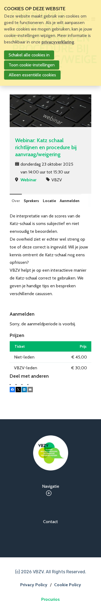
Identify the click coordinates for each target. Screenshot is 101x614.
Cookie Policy (67, 584)
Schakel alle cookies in (29, 54)
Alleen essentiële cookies (32, 74)
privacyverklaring (57, 42)
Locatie (49, 200)
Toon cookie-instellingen (32, 64)
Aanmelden (69, 200)
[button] (12, 389)
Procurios (50, 599)
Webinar (28, 179)
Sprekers (31, 200)
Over (16, 200)
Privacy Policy (33, 584)
